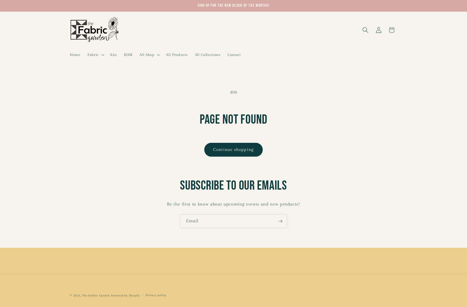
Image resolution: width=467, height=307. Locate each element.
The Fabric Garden (96, 295)
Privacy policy (156, 295)
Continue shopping (233, 149)
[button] (95, 54)
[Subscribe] (280, 221)
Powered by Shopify (125, 295)
